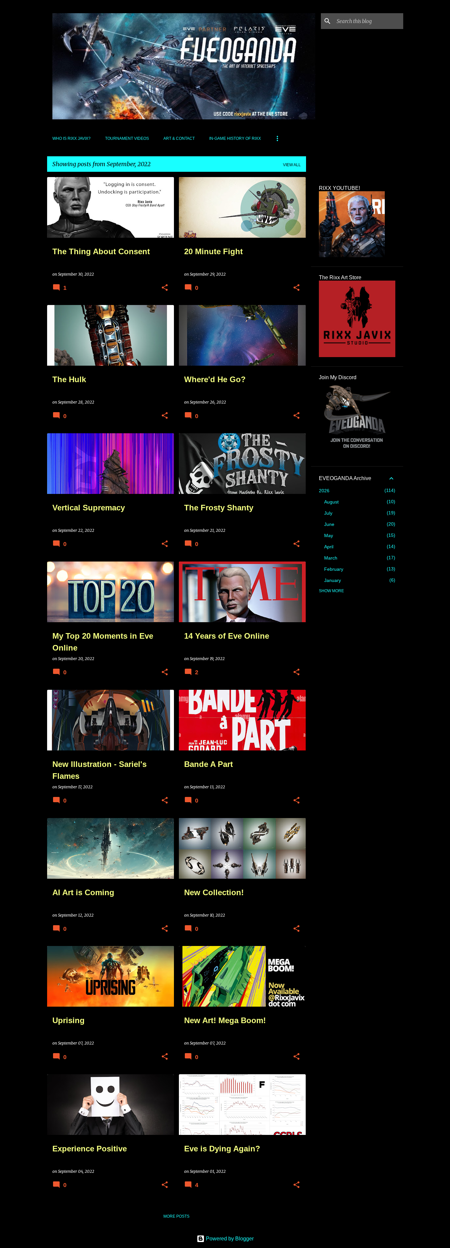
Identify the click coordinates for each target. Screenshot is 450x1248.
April (328, 546)
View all (292, 165)
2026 (324, 490)
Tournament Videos (127, 138)
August (331, 501)
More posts (176, 1216)
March (330, 558)
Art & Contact (179, 138)
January (332, 580)
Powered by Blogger (229, 1238)
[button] (165, 288)
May (328, 535)
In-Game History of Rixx (235, 138)
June (329, 524)
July (328, 513)
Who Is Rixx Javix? (71, 138)
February (333, 569)
